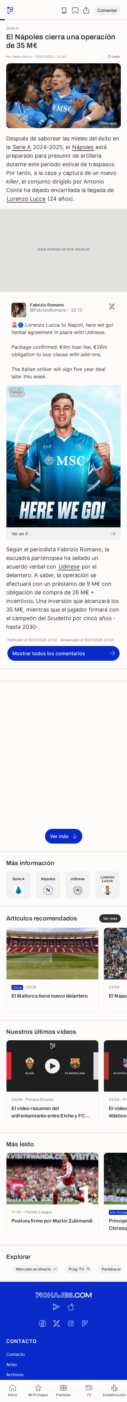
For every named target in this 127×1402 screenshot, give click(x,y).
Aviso (11, 1364)
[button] (107, 10)
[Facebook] (42, 1323)
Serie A (22, 147)
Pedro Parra (22, 56)
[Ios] (70, 1307)
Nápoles (82, 147)
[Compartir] (86, 10)
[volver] (9, 10)
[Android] (56, 1307)
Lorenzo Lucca (26, 198)
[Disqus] (63, 766)
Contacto (15, 1354)
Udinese (69, 566)
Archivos (14, 1374)
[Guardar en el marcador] (75, 10)
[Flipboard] (84, 1323)
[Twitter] (56, 1323)
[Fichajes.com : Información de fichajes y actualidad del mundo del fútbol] (63, 1295)
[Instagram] (70, 1323)
